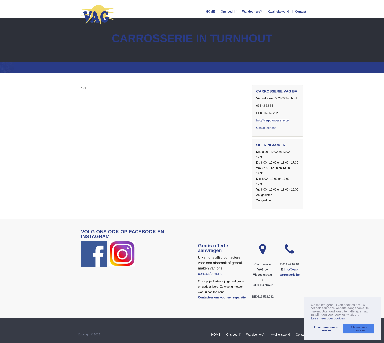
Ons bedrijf (229, 11)
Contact (300, 11)
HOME (211, 11)
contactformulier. (211, 274)
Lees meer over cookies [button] (328, 318)
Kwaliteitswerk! (279, 11)
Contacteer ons (266, 127)
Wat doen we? (252, 11)
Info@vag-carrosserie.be (272, 120)
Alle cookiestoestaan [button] (358, 328)
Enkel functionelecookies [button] (326, 328)
